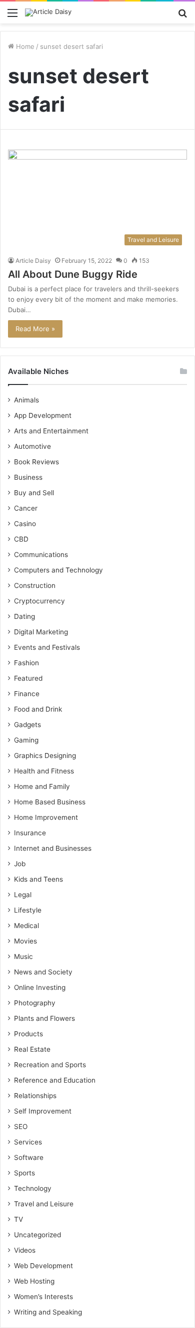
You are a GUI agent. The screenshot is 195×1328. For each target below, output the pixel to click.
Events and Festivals (47, 647)
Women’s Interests (43, 1297)
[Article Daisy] (48, 12)
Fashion (26, 663)
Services (28, 1142)
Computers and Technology (58, 570)
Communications (41, 555)
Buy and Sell (34, 493)
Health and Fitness (44, 771)
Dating (24, 616)
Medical (26, 926)
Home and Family (42, 786)
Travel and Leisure (44, 1204)
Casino (25, 524)
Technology (33, 1188)
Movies (25, 941)
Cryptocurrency (39, 601)
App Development (43, 415)
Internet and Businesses (53, 848)
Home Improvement (46, 817)
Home (24, 46)
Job (20, 864)
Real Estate (32, 1049)
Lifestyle (28, 910)
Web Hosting (34, 1281)
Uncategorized (37, 1235)
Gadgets (27, 725)
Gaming (26, 740)
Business (28, 477)
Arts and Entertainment (51, 431)
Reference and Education (55, 1080)
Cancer (26, 508)
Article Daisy (33, 260)
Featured (28, 678)
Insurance (30, 833)
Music (23, 956)
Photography (35, 1003)
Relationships (35, 1096)
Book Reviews (36, 462)
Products (28, 1034)
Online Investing (40, 987)
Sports (24, 1173)
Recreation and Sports (50, 1065)
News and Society (43, 972)
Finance (27, 694)
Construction (35, 585)
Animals (26, 400)
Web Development (43, 1266)
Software (29, 1157)
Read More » (35, 329)
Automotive (32, 446)
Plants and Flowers (44, 1018)
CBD (21, 539)
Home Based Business (50, 802)
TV (18, 1219)
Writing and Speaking (48, 1312)
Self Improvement (43, 1111)
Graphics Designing (45, 755)
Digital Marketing (41, 632)
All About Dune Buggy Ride (73, 274)
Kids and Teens (38, 879)
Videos (25, 1250)
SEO (21, 1127)
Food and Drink (38, 709)
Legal (23, 895)
